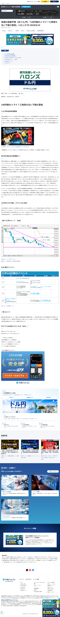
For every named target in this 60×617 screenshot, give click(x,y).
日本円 (17, 30)
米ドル (22, 30)
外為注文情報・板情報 (38, 591)
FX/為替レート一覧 (26, 17)
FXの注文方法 (22, 587)
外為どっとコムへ (53, 471)
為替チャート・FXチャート (52, 584)
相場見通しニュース (31, 455)
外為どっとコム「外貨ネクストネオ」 (9, 259)
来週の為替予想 (40, 30)
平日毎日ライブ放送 (48, 457)
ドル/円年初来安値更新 (10, 54)
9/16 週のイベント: (9, 61)
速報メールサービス (51, 592)
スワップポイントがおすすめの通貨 (39, 583)
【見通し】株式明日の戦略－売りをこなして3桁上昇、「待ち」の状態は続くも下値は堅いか (9, 452)
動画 (42, 455)
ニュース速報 (16, 455)
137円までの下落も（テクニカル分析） (13, 57)
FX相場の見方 (22, 588)
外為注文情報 (48, 397)
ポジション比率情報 (51, 582)
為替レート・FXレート (38, 585)
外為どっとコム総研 (30, 30)
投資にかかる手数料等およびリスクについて (9, 599)
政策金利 (35, 590)
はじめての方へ (28, 579)
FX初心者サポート (23, 590)
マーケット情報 (37, 1)
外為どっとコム (30, 1)
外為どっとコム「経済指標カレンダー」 (8, 305)
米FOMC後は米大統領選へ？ (11, 56)
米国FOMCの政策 (50, 588)
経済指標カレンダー (30, 397)
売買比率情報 (50, 590)
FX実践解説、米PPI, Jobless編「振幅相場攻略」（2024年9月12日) (15, 146)
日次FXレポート (4, 455)
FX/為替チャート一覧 (47, 17)
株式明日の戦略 (11, 455)
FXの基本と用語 (23, 584)
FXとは (21, 582)
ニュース (35, 586)
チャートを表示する (57, 6)
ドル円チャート (11, 397)
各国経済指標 (36, 588)
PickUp (3, 30)
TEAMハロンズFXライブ (47, 455)
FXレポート (10, 30)
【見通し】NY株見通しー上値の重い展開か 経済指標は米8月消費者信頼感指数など (30, 452)
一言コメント (8, 63)
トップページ (21, 579)
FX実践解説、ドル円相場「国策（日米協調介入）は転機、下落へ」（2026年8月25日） (49, 452)
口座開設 (45, 1)
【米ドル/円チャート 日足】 (11, 59)
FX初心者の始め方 (23, 585)
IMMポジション (50, 587)
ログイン (54, 1)
